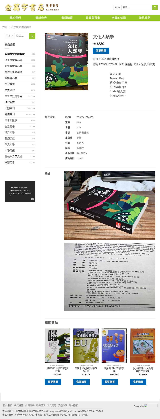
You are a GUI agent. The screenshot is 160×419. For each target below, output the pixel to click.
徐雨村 (128, 64)
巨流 (121, 64)
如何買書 (30, 405)
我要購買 (101, 50)
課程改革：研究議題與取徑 (57, 370)
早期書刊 (10, 108)
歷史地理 (10, 90)
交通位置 (63, 405)
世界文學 (10, 132)
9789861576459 (108, 64)
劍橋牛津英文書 (13, 156)
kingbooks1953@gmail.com (63, 411)
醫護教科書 (11, 78)
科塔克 (151, 64)
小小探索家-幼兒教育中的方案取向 (142, 370)
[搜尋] (155, 7)
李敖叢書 (10, 84)
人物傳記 (10, 150)
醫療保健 (10, 138)
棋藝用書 (10, 162)
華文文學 (10, 144)
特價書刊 (10, 114)
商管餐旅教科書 (13, 66)
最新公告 (41, 18)
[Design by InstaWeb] (151, 406)
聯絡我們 (144, 18)
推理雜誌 (10, 102)
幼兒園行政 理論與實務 (114, 370)
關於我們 (15, 18)
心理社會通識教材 (21, 27)
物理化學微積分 (13, 72)
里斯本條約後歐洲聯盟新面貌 (86, 370)
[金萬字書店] (31, 7)
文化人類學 (140, 64)
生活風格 (10, 126)
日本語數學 (11, 120)
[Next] (155, 359)
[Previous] (45, 359)
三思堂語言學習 (13, 96)
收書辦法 (40, 405)
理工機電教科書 (13, 60)
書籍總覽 (67, 18)
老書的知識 (119, 18)
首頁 (4, 27)
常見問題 (51, 405)
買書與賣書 (93, 18)
